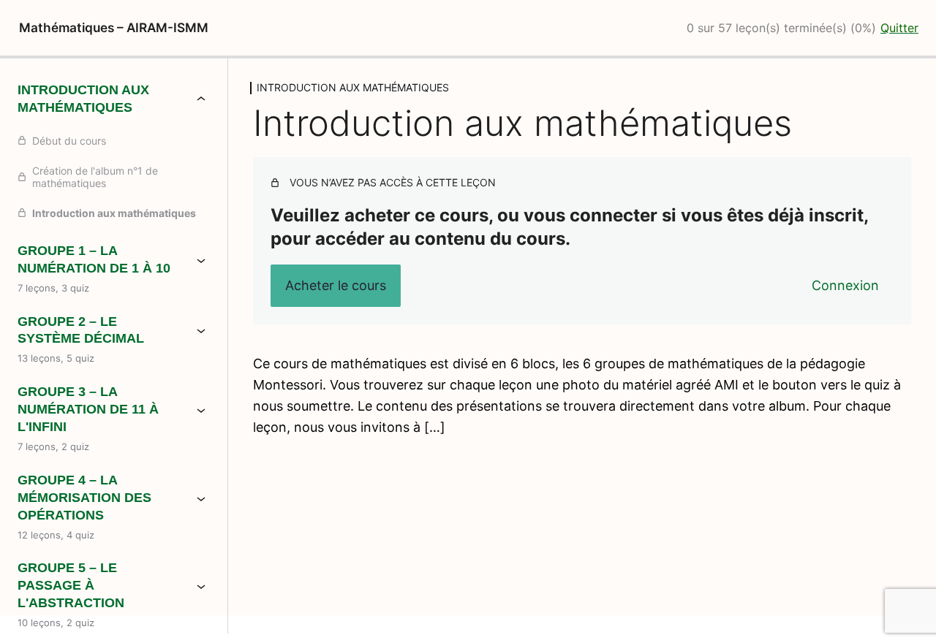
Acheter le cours (335, 285)
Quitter (899, 27)
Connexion (845, 285)
